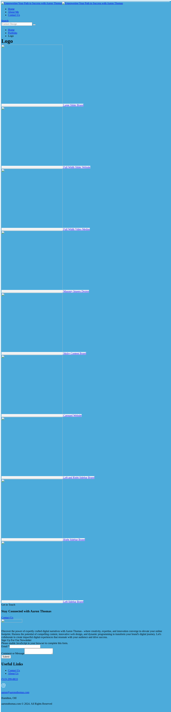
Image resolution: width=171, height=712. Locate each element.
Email (5, 646)
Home (11, 9)
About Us (13, 673)
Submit (6, 656)
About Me (13, 12)
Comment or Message (12, 653)
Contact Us (14, 15)
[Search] (34, 24)
